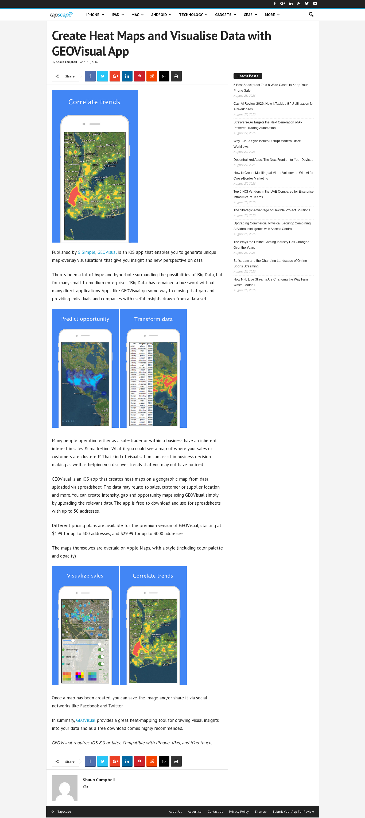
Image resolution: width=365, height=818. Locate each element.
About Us (175, 811)
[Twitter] (307, 4)
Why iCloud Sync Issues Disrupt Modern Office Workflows (267, 144)
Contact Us (215, 811)
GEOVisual (107, 252)
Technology (191, 14)
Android (159, 14)
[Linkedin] (291, 4)
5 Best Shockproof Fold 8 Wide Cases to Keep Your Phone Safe (271, 87)
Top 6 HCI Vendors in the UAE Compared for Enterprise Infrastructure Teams (274, 194)
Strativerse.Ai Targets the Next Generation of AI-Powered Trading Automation (268, 125)
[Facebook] (275, 4)
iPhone (92, 14)
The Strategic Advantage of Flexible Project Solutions (272, 210)
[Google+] (283, 4)
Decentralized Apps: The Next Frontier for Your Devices (273, 160)
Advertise (194, 811)
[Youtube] (315, 4)
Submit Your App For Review (293, 811)
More (270, 14)
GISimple (86, 252)
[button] (311, 15)
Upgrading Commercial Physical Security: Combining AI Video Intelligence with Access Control (272, 226)
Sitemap (261, 811)
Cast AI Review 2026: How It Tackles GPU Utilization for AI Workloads (274, 106)
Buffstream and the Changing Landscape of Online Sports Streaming (270, 263)
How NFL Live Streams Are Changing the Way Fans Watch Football (271, 282)
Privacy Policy (239, 811)
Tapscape (64, 811)
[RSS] (299, 4)
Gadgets (223, 14)
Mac (135, 14)
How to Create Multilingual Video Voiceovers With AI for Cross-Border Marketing (273, 175)
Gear (248, 14)
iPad (115, 14)
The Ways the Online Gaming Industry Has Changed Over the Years (271, 245)
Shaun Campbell (66, 62)
